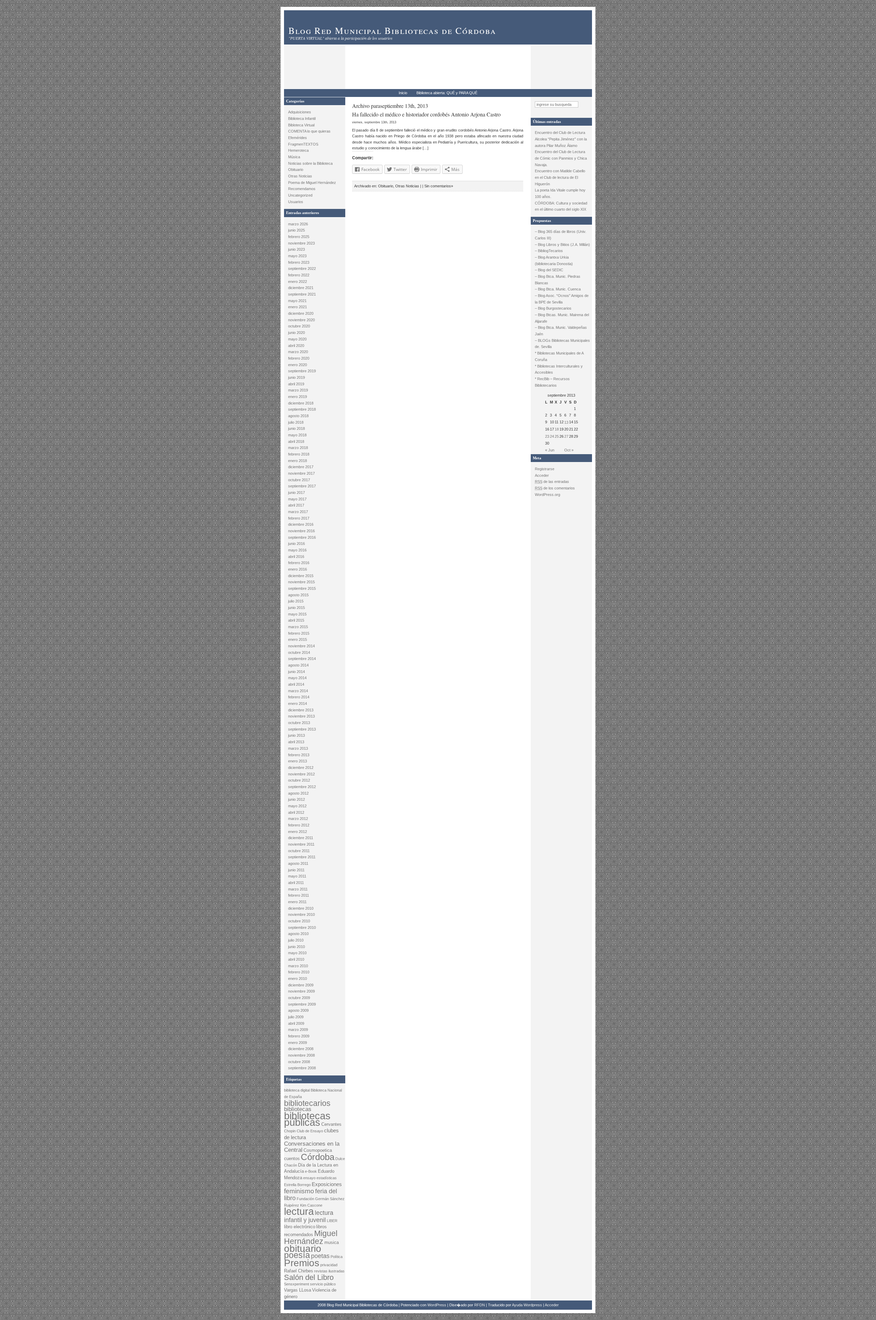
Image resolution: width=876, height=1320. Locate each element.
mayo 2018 (297, 435)
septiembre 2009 (302, 1004)
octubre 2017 (299, 480)
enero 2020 (297, 365)
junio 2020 (296, 333)
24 (552, 436)
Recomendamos (301, 189)
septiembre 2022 (302, 268)
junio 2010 (296, 947)
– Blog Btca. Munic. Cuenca (558, 289)
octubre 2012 (299, 780)
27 (566, 436)
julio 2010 (296, 940)
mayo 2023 (297, 256)
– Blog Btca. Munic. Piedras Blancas (557, 279)
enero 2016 (297, 569)
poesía (297, 1255)
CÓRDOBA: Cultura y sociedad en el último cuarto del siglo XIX (561, 206)
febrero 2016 (298, 563)
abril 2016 (296, 557)
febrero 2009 (298, 1036)
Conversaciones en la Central (311, 1147)
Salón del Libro (309, 1277)
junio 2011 (296, 870)
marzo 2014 (298, 691)
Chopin (290, 1131)
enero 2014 (297, 703)
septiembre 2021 (302, 294)
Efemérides (297, 138)
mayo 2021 (297, 301)
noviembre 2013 (301, 716)
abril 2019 (296, 384)
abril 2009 (296, 1023)
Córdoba (317, 1157)
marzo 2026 (298, 224)
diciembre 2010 (300, 908)
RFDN (479, 1305)
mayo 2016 (297, 550)
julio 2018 (296, 422)
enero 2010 (297, 978)
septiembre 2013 (302, 729)
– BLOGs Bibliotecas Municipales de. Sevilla (562, 343)
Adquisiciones (299, 112)
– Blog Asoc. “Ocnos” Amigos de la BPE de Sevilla (562, 299)
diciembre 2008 (300, 1049)
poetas (320, 1256)
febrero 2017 (298, 518)
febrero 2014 (298, 697)
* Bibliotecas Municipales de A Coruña (559, 356)
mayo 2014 (297, 678)
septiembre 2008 (302, 1068)
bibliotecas (297, 1109)
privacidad (328, 1265)
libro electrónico (299, 1226)
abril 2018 (296, 441)
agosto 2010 (298, 934)
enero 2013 (297, 761)
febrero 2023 (298, 262)
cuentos (292, 1158)
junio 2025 (296, 230)
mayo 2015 (297, 614)
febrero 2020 (298, 358)
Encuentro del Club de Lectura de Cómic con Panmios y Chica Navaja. (561, 158)
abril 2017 (296, 505)
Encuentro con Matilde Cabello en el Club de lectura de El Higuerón (560, 177)
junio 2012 (296, 799)
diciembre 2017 (300, 467)
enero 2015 (297, 639)
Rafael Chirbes (298, 1270)
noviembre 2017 (301, 473)
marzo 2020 (298, 352)
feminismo (299, 1191)
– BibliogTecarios (549, 251)
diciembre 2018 (300, 403)
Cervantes (331, 1124)
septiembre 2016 (302, 537)
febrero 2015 (298, 633)
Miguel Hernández (310, 1237)
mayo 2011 (297, 876)
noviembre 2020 (301, 320)
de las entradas (552, 482)
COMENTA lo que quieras (309, 131)
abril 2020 (296, 346)
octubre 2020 (299, 326)
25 (557, 436)
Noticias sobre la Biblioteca (310, 163)
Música (294, 157)
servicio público (323, 1284)
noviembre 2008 (301, 1055)
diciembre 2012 (300, 767)
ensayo (309, 1178)
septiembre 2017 (302, 486)
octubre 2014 (299, 652)
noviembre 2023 (301, 243)
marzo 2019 (298, 390)
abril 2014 (296, 684)
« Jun (549, 450)
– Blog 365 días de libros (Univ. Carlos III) (560, 234)
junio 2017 (296, 492)
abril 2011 (296, 883)
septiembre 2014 (302, 659)
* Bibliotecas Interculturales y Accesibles (559, 369)
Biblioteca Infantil (301, 118)
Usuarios (295, 202)
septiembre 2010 (302, 927)
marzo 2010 (298, 966)
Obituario (295, 169)
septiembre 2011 (301, 857)
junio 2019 (296, 377)
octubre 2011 (299, 851)
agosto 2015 (298, 595)
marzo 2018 (298, 448)
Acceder (542, 475)
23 (547, 436)
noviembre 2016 (301, 531)
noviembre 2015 (301, 582)
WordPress (436, 1305)
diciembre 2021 (300, 288)
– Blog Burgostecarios (553, 308)
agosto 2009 (298, 1010)
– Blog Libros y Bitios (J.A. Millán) (562, 244)
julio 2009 (296, 1017)
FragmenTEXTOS (303, 144)
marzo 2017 (298, 512)
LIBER (332, 1221)
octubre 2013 (299, 723)
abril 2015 (296, 620)
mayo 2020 (297, 339)
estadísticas (327, 1178)
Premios (301, 1263)
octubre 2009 (299, 998)
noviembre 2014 (301, 646)
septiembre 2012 (302, 787)
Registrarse (544, 469)
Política (337, 1257)
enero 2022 (297, 281)
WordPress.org (547, 495)
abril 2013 (296, 742)
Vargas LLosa (297, 1290)
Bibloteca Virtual (301, 125)
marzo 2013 (298, 748)
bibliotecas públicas (307, 1119)
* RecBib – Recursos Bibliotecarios (552, 382)
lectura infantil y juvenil (308, 1216)
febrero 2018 (298, 454)
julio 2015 (296, 601)
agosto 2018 (298, 416)
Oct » (569, 450)
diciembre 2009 (300, 985)
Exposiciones (327, 1184)
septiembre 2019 (302, 371)
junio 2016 (296, 543)
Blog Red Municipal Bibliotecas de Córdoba (392, 30)
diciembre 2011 (300, 838)
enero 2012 (297, 832)
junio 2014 (296, 672)
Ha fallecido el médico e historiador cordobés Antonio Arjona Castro (426, 114)
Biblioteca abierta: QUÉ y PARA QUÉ (446, 93)
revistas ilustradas (329, 1271)
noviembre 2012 (301, 774)
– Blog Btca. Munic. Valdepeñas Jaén (561, 330)
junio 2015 (296, 608)
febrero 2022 (298, 275)
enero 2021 (297, 307)
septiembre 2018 (302, 409)
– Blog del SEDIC (549, 270)
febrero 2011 (298, 895)
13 (566, 422)
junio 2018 (296, 428)
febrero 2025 (298, 237)
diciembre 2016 (300, 524)
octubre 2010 (299, 921)
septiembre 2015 (302, 588)
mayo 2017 (297, 499)
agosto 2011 (298, 863)
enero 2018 (297, 461)
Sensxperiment (296, 1284)
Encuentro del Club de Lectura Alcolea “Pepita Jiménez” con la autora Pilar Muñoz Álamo (561, 138)
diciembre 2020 (300, 313)
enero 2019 (297, 397)
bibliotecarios (307, 1103)
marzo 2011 (298, 889)
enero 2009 (297, 1043)
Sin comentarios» (438, 186)
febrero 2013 (298, 755)
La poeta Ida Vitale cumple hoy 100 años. (560, 193)
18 (557, 429)
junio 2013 (296, 735)
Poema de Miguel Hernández (312, 182)
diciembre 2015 (300, 576)
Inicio (403, 93)
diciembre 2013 (300, 710)
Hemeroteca (298, 150)
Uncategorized (300, 195)
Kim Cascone (311, 1205)
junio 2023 (296, 249)
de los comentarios (555, 488)
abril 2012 (296, 812)
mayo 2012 (297, 806)
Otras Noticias (300, 176)
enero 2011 (297, 902)
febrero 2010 (298, 972)
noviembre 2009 (301, 991)
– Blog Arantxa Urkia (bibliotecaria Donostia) (554, 260)
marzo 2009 (298, 1030)
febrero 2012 (298, 825)
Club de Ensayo (310, 1131)
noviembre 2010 (301, 914)
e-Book (311, 1171)
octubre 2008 (299, 1062)
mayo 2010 (297, 953)
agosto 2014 (298, 665)
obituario (302, 1248)
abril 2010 (296, 959)
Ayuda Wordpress (527, 1305)
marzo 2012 (298, 819)
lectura (299, 1211)
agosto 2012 (298, 793)
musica (331, 1242)
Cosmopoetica (318, 1150)
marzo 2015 (298, 627)
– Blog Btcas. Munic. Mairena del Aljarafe (562, 318)
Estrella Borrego (297, 1185)
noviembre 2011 (301, 844)
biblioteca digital (297, 1090)
